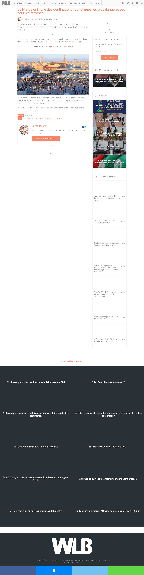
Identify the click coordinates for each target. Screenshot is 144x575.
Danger (34, 118)
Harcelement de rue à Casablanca (59, 46)
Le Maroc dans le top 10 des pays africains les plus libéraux (106, 340)
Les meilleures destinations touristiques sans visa (104, 222)
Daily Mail (21, 30)
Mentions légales (93, 560)
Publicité (55, 560)
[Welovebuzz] (6, 3)
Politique (45, 3)
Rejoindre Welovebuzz (45, 139)
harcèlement (51, 118)
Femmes (41, 118)
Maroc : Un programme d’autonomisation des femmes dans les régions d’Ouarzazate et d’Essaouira (106, 269)
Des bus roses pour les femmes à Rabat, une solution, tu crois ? (106, 244)
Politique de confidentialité (72, 560)
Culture (27, 3)
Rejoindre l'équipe (42, 560)
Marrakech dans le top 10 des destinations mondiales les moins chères (107, 198)
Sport (54, 3)
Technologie (74, 3)
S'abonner (109, 58)
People (36, 3)
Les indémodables (72, 361)
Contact (106, 560)
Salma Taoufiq (32, 19)
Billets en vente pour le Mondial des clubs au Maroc (106, 318)
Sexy (84, 3)
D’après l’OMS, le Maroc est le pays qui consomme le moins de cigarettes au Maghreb (107, 294)
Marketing (17, 3)
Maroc (90, 3)
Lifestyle (63, 3)
